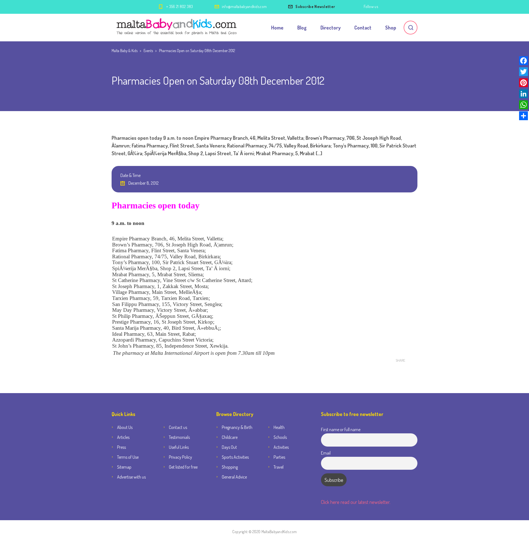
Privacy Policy (180, 457)
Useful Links (179, 447)
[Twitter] (523, 71)
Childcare (229, 437)
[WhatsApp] (523, 104)
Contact (362, 28)
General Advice (234, 477)
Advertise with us (131, 477)
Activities (281, 447)
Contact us (178, 427)
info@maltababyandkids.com (244, 6)
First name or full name (340, 429)
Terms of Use (128, 457)
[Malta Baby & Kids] (177, 27)
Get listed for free (183, 467)
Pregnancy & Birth (237, 427)
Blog (302, 28)
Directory (330, 28)
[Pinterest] (523, 82)
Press (121, 447)
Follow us (371, 6)
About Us (125, 427)
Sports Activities (235, 457)
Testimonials (179, 437)
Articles (123, 437)
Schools (280, 437)
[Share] (523, 115)
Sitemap (124, 467)
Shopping (230, 467)
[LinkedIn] (523, 93)
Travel (279, 467)
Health (279, 427)
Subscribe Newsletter (315, 6)
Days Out (229, 447)
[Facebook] (523, 60)
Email (326, 453)
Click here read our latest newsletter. (355, 502)
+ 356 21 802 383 (179, 6)
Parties (279, 457)
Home (277, 28)
